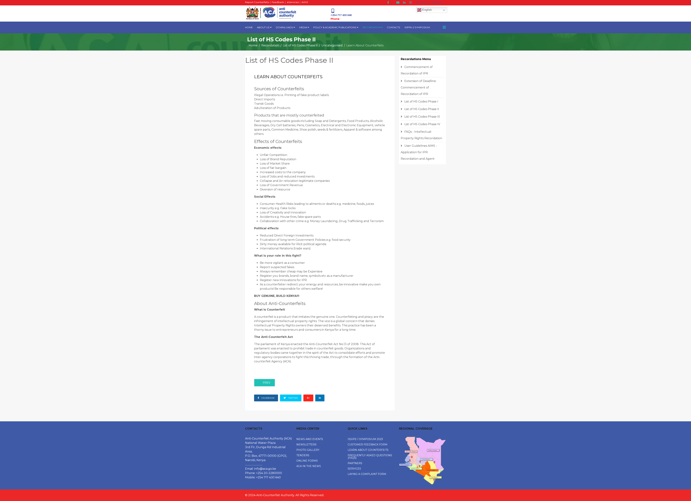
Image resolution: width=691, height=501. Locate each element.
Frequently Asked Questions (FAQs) (370, 456)
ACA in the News (308, 466)
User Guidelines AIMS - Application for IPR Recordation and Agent (419, 152)
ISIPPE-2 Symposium (417, 27)
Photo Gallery (307, 450)
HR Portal (421, 2)
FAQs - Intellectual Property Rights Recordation (421, 135)
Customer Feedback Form (367, 444)
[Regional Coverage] (422, 460)
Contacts (393, 27)
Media (303, 27)
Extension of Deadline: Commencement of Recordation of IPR (418, 87)
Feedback (278, 2)
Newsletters (306, 444)
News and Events (309, 439)
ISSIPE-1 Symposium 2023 (365, 439)
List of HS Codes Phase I (421, 101)
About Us (263, 27)
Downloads (284, 27)
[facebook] (388, 2)
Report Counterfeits (257, 2)
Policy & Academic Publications (334, 27)
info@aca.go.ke (265, 468)
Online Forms (307, 460)
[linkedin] (404, 2)
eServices (293, 2)
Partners (355, 463)
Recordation (372, 27)
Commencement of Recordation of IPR (417, 70)
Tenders (302, 455)
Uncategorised (332, 45)
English (426, 9)
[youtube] (397, 2)
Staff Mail (436, 2)
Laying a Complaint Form (367, 474)
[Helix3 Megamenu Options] (444, 27)
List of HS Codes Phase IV (422, 124)
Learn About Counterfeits (368, 450)
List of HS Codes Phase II (300, 45)
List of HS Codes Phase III (422, 116)
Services (354, 468)
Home (249, 27)
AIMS (305, 2)
